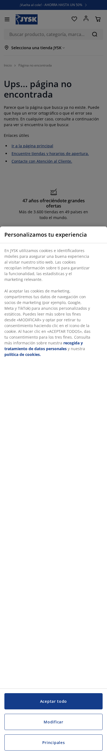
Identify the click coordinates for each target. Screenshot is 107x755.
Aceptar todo (53, 701)
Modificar (53, 721)
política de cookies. (22, 354)
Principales (53, 742)
